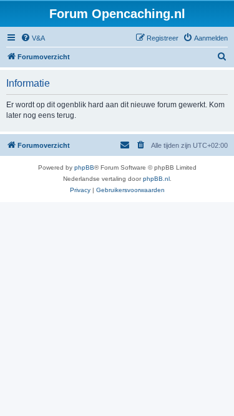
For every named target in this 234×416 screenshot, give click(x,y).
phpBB (84, 167)
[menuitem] (33, 38)
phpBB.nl (156, 178)
